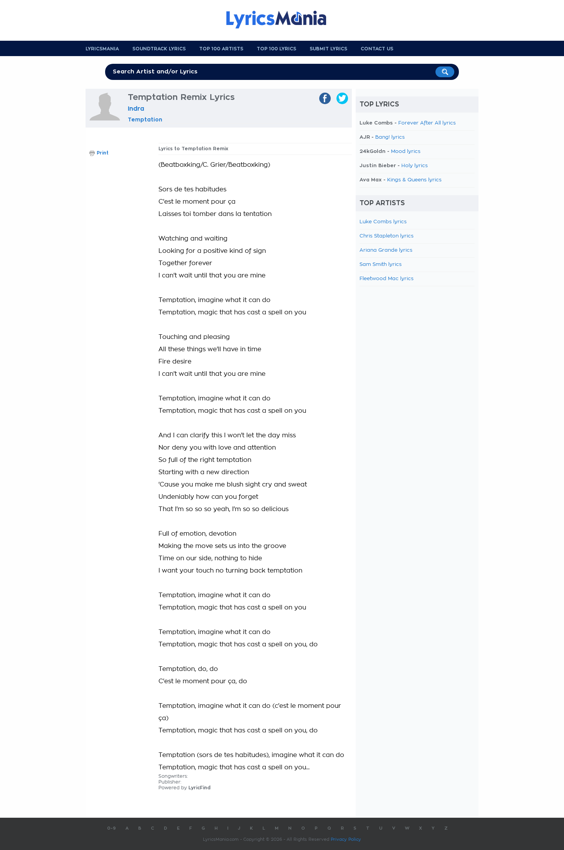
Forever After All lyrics (427, 123)
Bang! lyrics (390, 137)
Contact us (377, 48)
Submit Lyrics (328, 48)
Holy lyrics (414, 165)
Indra (136, 109)
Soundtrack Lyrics (159, 48)
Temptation (145, 119)
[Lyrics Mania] (282, 19)
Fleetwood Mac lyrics (387, 278)
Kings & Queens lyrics (414, 180)
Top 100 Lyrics (276, 48)
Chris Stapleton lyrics (387, 236)
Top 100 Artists (221, 48)
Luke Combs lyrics (383, 221)
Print (103, 153)
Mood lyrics (406, 151)
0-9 (111, 828)
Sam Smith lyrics (381, 264)
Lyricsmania (102, 48)
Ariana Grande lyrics (386, 250)
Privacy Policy (346, 839)
